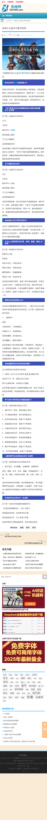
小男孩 (23, 771)
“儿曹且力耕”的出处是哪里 (12, 734)
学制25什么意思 (8, 727)
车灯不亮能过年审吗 (10, 561)
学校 (40, 678)
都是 (22, 697)
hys (8, 35)
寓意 (11, 682)
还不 (17, 697)
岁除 (13, 130)
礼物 (18, 693)
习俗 (15, 675)
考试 (29, 693)
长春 (30, 696)
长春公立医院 (8, 738)
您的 (28, 682)
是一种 (5, 689)
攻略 (5, 685)
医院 (23, 678)
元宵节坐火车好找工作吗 (12, 536)
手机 (33, 682)
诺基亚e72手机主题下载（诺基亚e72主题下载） (19, 741)
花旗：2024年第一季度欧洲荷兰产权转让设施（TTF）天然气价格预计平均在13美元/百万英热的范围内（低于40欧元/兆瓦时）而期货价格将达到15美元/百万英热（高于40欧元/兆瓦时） (13, 557)
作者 (21, 675)
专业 (4, 675)
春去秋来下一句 (30, 557)
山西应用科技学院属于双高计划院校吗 (13, 553)
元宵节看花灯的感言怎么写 (33, 543)
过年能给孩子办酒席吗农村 (12, 568)
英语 (4, 697)
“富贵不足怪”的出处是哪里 (34, 564)
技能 (39, 682)
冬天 (5, 678)
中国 (10, 675)
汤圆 (27, 689)
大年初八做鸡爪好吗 (32, 561)
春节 (24, 73)
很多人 (23, 682)
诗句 (15, 82)
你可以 (28, 675)
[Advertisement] (23, 796)
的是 (12, 693)
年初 (17, 682)
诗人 (10, 697)
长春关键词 (19, 2)
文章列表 (9, 20)
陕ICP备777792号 (28, 761)
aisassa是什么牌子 (9, 564)
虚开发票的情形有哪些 (11, 720)
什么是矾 (6, 713)
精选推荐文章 (39, 758)
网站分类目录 (31, 758)
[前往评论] (44, 729)
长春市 (39, 697)
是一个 (41, 686)
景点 (11, 689)
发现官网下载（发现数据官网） (35, 553)
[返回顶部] (44, 735)
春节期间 (32, 685)
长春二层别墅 (8, 717)
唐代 (29, 678)
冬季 (11, 678)
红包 (23, 693)
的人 (5, 692)
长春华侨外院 (8, 731)
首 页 (3, 2)
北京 (17, 678)
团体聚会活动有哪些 (10, 724)
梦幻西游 (19, 689)
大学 (35, 678)
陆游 (4, 701)
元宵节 (34, 675)
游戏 (33, 689)
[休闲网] (23, 8)
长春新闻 (10, 2)
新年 (11, 686)
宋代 (5, 681)
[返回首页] (44, 724)
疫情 (39, 689)
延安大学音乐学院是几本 (33, 568)
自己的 (36, 693)
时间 (17, 686)
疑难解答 (19, 761)
